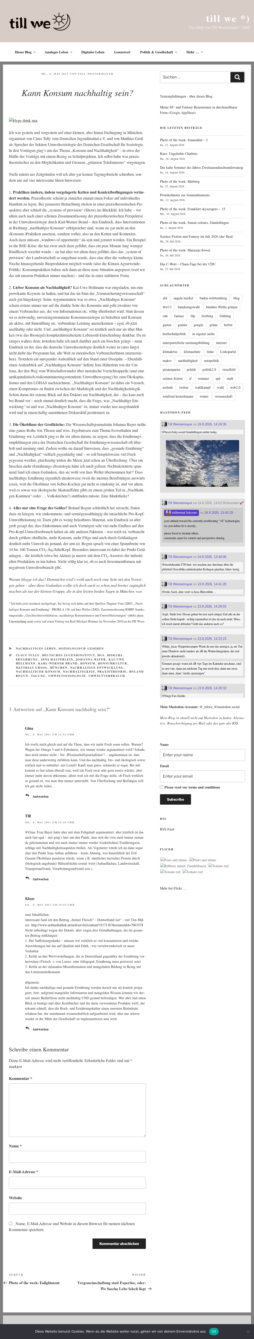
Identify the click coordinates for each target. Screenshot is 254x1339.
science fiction (173, 378)
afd (165, 298)
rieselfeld (228, 369)
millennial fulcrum (184, 513)
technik (168, 387)
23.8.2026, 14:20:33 (212, 688)
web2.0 (235, 387)
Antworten (40, 796)
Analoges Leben (56, 52)
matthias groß (31, 668)
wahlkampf (203, 387)
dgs (101, 655)
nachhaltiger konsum (38, 672)
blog (236, 298)
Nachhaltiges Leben (36, 649)
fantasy (179, 315)
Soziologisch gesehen (81, 649)
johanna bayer (91, 659)
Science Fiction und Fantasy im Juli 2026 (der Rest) (196, 236)
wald (220, 387)
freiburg (207, 315)
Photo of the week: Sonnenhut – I (184, 139)
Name (15, 1146)
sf (190, 378)
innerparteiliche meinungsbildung (186, 342)
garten (167, 324)
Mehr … (192, 52)
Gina (29, 728)
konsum (87, 663)
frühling (225, 315)
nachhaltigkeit (79, 672)
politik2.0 (209, 369)
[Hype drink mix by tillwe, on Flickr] (23, 120)
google (198, 324)
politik (191, 369)
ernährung (27, 659)
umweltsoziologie (67, 676)
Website (15, 1198)
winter (204, 396)
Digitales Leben (92, 52)
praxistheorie (112, 672)
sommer (203, 378)
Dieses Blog (23, 52)
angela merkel (183, 298)
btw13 (167, 307)
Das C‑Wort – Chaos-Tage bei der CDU (188, 264)
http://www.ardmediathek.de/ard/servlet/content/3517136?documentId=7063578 (87, 925)
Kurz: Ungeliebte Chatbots (178, 153)
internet (221, 342)
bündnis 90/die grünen (221, 307)
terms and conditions (204, 787)
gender (182, 324)
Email (164, 765)
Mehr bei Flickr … (173, 888)
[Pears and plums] (173, 860)
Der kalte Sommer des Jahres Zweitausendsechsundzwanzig (201, 167)
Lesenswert (122, 52)
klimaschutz (192, 351)
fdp (192, 315)
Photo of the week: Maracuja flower (185, 250)
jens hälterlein (57, 659)
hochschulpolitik (174, 333)
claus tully (28, 655)
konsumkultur (112, 663)
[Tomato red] (218, 866)
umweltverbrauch (107, 676)
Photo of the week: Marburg (180, 181)
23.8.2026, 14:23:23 (212, 639)
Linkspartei (228, 351)
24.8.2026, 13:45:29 (218, 513)
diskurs (115, 655)
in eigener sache (203, 333)
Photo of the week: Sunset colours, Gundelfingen (194, 222)
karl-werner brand (58, 663)
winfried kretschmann (178, 396)
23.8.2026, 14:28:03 (212, 606)
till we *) (228, 18)
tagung (38, 676)
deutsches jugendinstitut (68, 655)
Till (28, 816)
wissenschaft (223, 396)
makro (167, 360)
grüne (214, 324)
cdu (165, 315)
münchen (59, 668)
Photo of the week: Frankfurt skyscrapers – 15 (192, 208)
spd (218, 378)
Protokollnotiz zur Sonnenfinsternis (185, 195)
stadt (230, 378)
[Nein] (247, 1331)
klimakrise (170, 351)
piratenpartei (171, 369)
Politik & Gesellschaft (156, 52)
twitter (184, 387)
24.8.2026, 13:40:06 (212, 557)
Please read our (192, 787)
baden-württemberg (213, 298)
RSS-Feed (167, 829)
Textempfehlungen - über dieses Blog (186, 96)
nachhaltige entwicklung (97, 668)
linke (210, 351)
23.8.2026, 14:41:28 (212, 584)
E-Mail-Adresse (23, 1171)
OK (214, 1331)
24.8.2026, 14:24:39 (212, 424)
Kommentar (20, 1078)
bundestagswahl (189, 307)
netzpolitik (211, 360)
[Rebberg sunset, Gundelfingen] (183, 866)
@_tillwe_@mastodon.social (219, 706)
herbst (228, 324)
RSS (235, 723)
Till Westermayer (95, 74)
